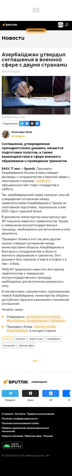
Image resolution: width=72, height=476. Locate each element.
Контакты (20, 413)
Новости (7, 338)
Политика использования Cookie (20, 423)
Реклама (48, 435)
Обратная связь (33, 435)
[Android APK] (12, 446)
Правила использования (40, 413)
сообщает (44, 181)
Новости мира (36, 338)
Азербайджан (53, 338)
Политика (20, 338)
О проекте (7, 413)
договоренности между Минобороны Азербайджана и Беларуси (36, 319)
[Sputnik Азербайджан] (10, 26)
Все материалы (18, 136)
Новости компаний (12, 435)
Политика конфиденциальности (20, 418)
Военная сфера (26, 345)
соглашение (9, 345)
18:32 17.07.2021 (11, 71)
